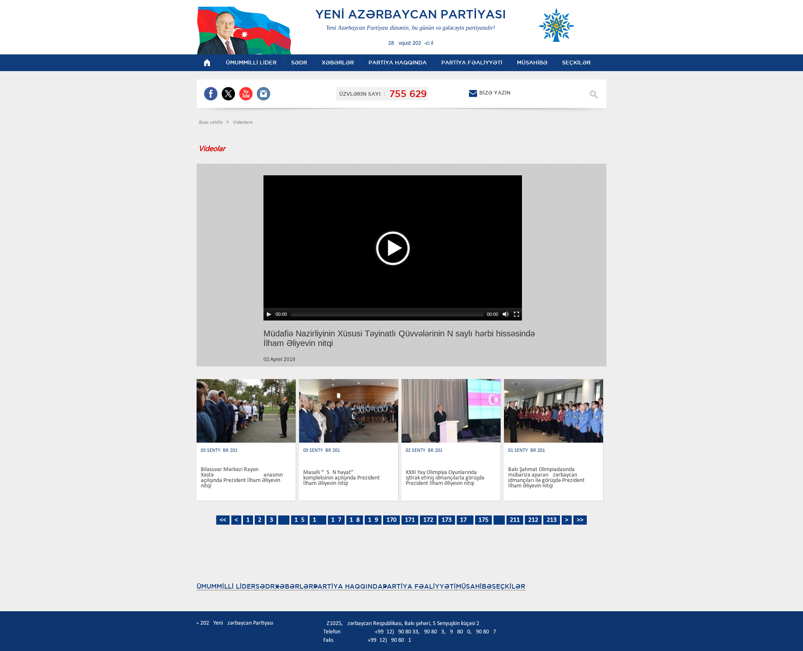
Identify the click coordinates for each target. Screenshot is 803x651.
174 (465, 520)
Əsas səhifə (211, 122)
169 (373, 520)
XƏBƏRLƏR (294, 586)
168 (355, 520)
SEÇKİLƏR (508, 586)
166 (318, 520)
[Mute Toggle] (505, 314)
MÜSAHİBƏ (474, 586)
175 (483, 520)
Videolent (243, 122)
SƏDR (265, 586)
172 (428, 520)
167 (336, 520)
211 (515, 520)
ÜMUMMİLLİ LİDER (226, 586)
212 (533, 520)
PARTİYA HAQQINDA (348, 586)
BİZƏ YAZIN (494, 92)
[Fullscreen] (516, 314)
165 (299, 520)
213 (552, 520)
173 (447, 520)
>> (580, 520)
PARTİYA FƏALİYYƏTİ (419, 586)
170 (391, 520)
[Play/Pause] (269, 314)
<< (223, 520)
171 (410, 520)
